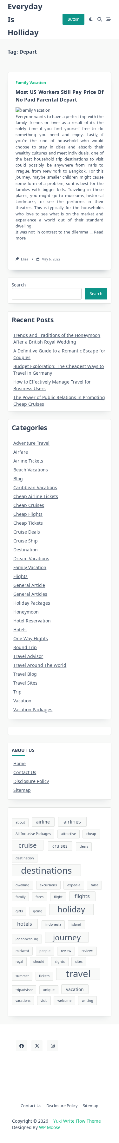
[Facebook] (21, 1045)
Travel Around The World (39, 665)
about (20, 822)
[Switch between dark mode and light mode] (91, 19)
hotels (24, 923)
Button (73, 19)
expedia (73, 885)
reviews (87, 951)
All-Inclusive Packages (33, 833)
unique (49, 990)
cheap (91, 833)
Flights (20, 576)
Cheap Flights (28, 514)
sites (79, 961)
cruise (27, 845)
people (44, 951)
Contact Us (24, 772)
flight (58, 897)
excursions (48, 885)
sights (60, 961)
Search (19, 285)
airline (43, 822)
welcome (64, 1000)
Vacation (22, 701)
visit (44, 1000)
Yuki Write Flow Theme (77, 1121)
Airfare (20, 452)
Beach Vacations (30, 470)
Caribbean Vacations (35, 487)
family (20, 897)
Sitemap (22, 790)
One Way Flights (30, 638)
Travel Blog (25, 674)
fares (39, 897)
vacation (75, 989)
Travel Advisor (28, 656)
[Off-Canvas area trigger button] (108, 19)
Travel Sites (25, 683)
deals (84, 846)
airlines (72, 821)
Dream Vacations (31, 558)
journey (67, 937)
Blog (18, 479)
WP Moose (50, 1127)
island (76, 924)
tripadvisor (24, 990)
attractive (68, 833)
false (94, 885)
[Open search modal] (99, 19)
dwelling (23, 885)
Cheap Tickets (28, 523)
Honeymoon (26, 612)
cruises (60, 846)
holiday (71, 909)
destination (25, 858)
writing (87, 1000)
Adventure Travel (31, 443)
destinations (46, 870)
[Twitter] (37, 1045)
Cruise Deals (26, 532)
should (38, 961)
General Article (29, 585)
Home (19, 763)
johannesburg (27, 939)
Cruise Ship (25, 541)
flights (82, 896)
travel (78, 974)
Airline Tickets (28, 461)
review (66, 951)
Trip (17, 692)
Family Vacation (31, 82)
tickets (44, 976)
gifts (19, 911)
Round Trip (25, 647)
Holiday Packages (31, 603)
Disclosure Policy (31, 781)
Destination (25, 550)
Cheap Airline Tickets (35, 496)
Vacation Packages (32, 709)
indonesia (53, 924)
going (38, 911)
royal (19, 961)
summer (22, 976)
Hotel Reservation (32, 621)
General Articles (30, 594)
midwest (22, 951)
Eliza (24, 259)
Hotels (20, 630)
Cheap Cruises (28, 505)
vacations (23, 1000)
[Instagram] (52, 1045)
